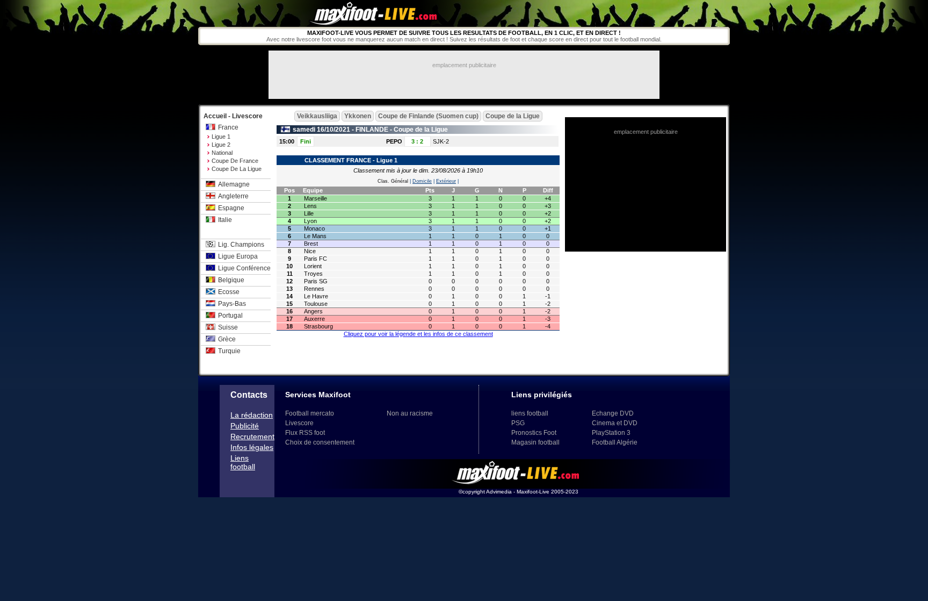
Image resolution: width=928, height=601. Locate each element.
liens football (529, 413)
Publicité (244, 425)
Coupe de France (235, 161)
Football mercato (309, 413)
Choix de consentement (319, 442)
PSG (518, 423)
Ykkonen (357, 116)
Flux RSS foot (305, 433)
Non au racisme (410, 413)
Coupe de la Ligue (237, 169)
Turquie (229, 351)
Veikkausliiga (317, 116)
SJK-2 (441, 141)
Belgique (231, 280)
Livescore (299, 423)
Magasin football (535, 442)
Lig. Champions (241, 244)
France (228, 127)
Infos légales (251, 447)
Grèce (227, 339)
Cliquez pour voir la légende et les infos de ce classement (418, 334)
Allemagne (234, 184)
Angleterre (233, 196)
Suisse (228, 327)
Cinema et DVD (614, 423)
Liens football (242, 462)
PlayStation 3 (611, 433)
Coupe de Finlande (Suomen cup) (428, 116)
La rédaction (251, 415)
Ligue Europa (238, 256)
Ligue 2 (221, 144)
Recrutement (252, 436)
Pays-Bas (232, 303)
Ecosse (229, 292)
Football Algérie (614, 442)
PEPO (394, 141)
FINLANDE (372, 129)
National (222, 152)
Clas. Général (393, 181)
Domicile (422, 181)
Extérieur (446, 181)
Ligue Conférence (244, 268)
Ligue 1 (221, 136)
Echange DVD (613, 413)
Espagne (231, 208)
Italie (225, 220)
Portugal (230, 315)
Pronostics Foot (533, 433)
